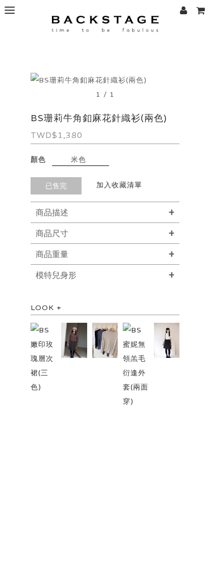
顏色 (38, 159)
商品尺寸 (52, 233)
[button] (200, 10)
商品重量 (52, 254)
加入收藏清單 (119, 184)
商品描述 (52, 212)
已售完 (56, 185)
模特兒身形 (56, 275)
